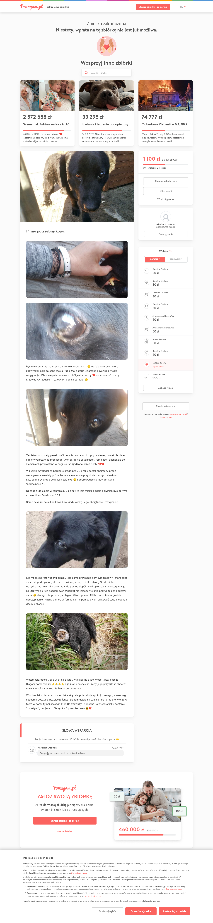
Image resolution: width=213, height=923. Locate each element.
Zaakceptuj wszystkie (174, 911)
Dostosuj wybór (107, 911)
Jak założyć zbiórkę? (58, 7)
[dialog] (106, 886)
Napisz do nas (166, 417)
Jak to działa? (64, 831)
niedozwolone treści (178, 414)
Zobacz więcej (165, 388)
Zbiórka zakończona (166, 181)
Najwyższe (176, 259)
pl (181, 7)
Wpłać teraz (158, 366)
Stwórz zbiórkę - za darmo (153, 7)
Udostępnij (166, 191)
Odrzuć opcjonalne (141, 911)
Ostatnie (155, 259)
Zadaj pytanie (165, 234)
